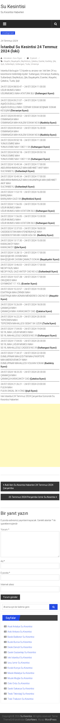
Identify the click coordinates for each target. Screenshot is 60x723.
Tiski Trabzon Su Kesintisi (20, 699)
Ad (3, 561)
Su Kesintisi (13, 6)
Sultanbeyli (9, 64)
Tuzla (27, 64)
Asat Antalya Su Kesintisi (20, 626)
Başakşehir (15, 61)
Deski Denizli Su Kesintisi (20, 647)
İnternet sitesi (7, 584)
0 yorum (33, 58)
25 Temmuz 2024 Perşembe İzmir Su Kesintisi (32, 497)
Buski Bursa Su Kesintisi (20, 642)
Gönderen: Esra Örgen (12, 58)
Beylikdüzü (25, 61)
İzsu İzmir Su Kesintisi (19, 662)
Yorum (5, 529)
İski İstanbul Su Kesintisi (20, 657)
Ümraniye (35, 64)
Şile (54, 61)
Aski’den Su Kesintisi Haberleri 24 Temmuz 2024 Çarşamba (28, 486)
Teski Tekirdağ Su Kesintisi (21, 693)
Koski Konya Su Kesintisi (20, 668)
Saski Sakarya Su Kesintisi (21, 688)
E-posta (5, 573)
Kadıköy (48, 61)
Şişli (2, 64)
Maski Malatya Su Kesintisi (21, 673)
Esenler (41, 61)
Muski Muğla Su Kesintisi (20, 678)
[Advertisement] (30, 435)
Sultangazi (19, 64)
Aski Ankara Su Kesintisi (20, 631)
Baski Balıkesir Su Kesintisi (21, 637)
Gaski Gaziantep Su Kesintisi (22, 652)
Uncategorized (8, 33)
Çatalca (34, 61)
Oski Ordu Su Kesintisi (19, 683)
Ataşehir (7, 61)
